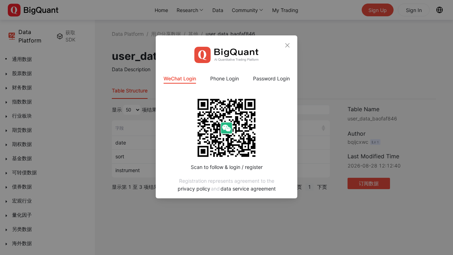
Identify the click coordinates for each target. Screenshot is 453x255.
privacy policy (194, 189)
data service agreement (248, 189)
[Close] (287, 45)
